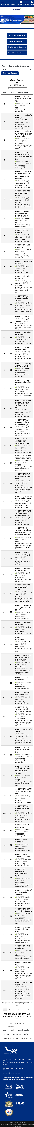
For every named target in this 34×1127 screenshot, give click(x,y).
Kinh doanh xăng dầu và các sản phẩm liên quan (22, 563)
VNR (11, 92)
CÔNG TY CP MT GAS (23, 552)
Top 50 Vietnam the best (16, 35)
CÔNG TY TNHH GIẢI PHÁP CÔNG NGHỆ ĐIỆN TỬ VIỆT (23, 657)
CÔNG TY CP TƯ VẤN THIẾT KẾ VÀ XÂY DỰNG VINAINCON (23, 513)
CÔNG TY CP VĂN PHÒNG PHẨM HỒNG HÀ (23, 382)
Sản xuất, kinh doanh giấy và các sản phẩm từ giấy (23, 327)
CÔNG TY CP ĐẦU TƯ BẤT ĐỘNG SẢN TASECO (23, 892)
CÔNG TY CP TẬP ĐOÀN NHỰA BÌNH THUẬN (22, 298)
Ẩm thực (26, 703)
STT (4, 92)
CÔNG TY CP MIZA (22, 316)
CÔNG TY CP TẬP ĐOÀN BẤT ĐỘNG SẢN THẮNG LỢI (22, 422)
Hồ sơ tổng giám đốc (15, 53)
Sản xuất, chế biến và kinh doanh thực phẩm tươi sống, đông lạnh (23, 600)
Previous (2, 21)
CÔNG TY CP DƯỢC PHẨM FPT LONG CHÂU (22, 193)
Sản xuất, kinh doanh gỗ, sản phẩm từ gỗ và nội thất (23, 146)
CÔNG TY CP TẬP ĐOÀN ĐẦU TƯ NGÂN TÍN (23, 99)
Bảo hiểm (26, 836)
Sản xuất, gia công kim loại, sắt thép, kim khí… (23, 742)
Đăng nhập (26, 2)
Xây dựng (26, 241)
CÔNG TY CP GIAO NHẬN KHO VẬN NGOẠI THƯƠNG (22, 213)
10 (28, 1009)
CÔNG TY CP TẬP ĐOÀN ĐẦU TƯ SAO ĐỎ (22, 750)
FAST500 (19, 4)
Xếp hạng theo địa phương (17, 47)
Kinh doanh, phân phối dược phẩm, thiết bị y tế (23, 206)
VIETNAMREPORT (5, 4)
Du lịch (26, 168)
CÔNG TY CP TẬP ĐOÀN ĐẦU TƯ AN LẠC (22, 808)
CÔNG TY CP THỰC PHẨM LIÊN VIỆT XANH (22, 587)
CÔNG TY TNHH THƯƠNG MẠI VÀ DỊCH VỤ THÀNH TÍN (23, 709)
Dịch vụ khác (27, 802)
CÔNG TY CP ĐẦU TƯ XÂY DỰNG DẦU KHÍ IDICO (23, 607)
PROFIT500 (26, 4)
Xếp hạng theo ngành (15, 41)
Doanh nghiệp (23, 92)
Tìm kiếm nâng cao (10, 73)
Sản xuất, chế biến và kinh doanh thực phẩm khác (23, 468)
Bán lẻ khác (27, 187)
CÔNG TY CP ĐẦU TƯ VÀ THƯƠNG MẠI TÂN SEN (23, 791)
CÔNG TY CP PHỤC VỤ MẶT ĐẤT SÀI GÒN (22, 929)
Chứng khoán (27, 343)
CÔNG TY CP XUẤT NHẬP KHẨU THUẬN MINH (23, 476)
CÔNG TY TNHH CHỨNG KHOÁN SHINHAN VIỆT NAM (22, 441)
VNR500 (13, 4)
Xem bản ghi (17, 85)
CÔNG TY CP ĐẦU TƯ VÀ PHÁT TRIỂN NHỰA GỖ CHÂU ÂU (23, 134)
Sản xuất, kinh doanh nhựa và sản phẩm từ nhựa (23, 311)
